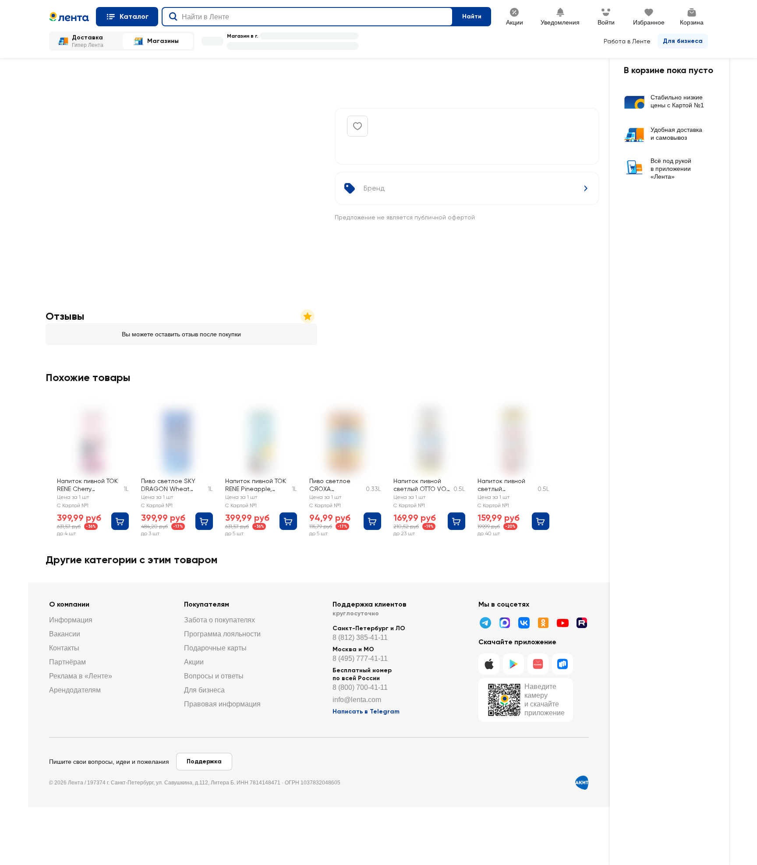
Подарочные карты (215, 648)
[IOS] (488, 663)
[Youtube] (562, 623)
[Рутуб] (582, 623)
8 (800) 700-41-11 (360, 687)
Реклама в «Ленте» (80, 676)
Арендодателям (75, 690)
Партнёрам (67, 662)
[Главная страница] (69, 16)
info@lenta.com (357, 699)
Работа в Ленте (627, 41)
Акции (194, 662)
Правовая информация (222, 704)
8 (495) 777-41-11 (360, 658)
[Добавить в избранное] (357, 126)
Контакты (64, 648)
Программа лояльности (222, 634)
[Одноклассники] (543, 623)
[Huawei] (537, 663)
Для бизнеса (683, 41)
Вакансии (64, 634)
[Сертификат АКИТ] (582, 783)
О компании (69, 604)
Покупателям (206, 604)
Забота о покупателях (219, 620)
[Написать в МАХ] (505, 623)
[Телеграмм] (485, 623)
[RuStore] (562, 663)
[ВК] (524, 623)
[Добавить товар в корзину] (120, 521)
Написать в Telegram (366, 711)
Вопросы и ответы (214, 676)
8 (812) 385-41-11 (360, 637)
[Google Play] (513, 663)
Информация (70, 620)
